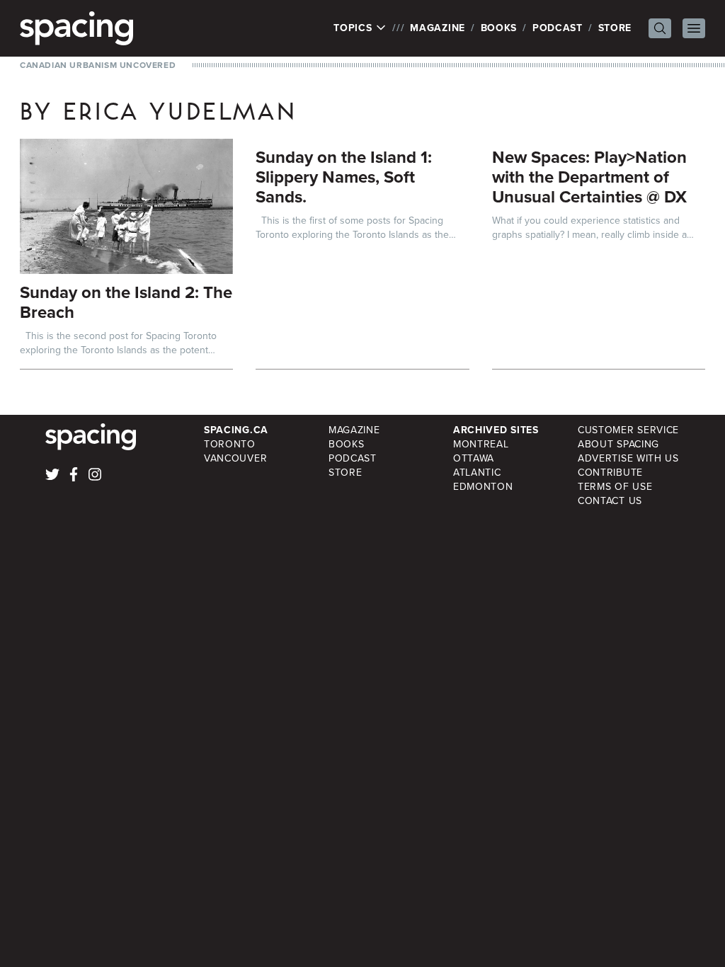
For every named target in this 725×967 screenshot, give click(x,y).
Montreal (481, 444)
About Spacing (618, 444)
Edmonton (483, 486)
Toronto (230, 444)
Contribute (610, 472)
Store (615, 28)
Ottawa (473, 458)
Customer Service (628, 430)
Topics (354, 28)
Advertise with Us (628, 458)
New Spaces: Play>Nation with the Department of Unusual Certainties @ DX (589, 177)
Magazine (437, 28)
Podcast (557, 28)
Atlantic (477, 472)
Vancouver (235, 458)
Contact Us (610, 500)
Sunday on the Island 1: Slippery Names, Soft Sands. (344, 177)
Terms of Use (615, 486)
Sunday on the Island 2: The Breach (126, 302)
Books (499, 28)
